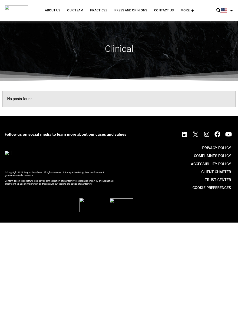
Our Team (75, 10)
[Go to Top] (228, 308)
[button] (218, 10)
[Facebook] (217, 134)
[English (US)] (227, 10)
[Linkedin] (184, 134)
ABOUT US (52, 10)
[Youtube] (228, 134)
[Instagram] (206, 134)
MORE (185, 10)
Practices (98, 10)
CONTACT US (164, 10)
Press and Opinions (130, 10)
